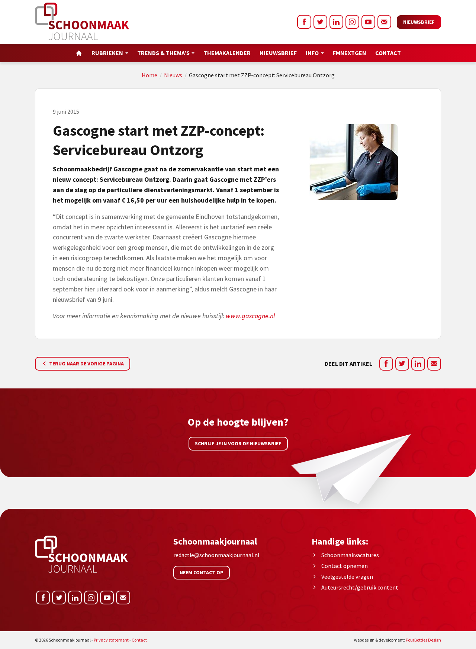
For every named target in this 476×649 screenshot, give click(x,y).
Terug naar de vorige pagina (86, 363)
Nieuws (173, 75)
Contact (388, 52)
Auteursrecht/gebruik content (359, 587)
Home (149, 75)
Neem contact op (201, 572)
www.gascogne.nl (250, 315)
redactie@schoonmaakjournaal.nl (216, 555)
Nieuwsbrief (419, 22)
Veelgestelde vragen (347, 576)
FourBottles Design (397, 640)
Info (312, 52)
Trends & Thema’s (163, 52)
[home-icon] (79, 53)
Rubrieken (107, 52)
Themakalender (227, 52)
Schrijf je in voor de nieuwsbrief (238, 443)
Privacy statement (111, 640)
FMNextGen (349, 52)
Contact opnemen (344, 565)
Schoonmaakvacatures (350, 555)
